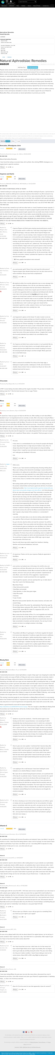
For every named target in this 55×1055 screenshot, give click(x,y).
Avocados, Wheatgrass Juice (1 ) (8, 45)
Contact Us (46, 6)
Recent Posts (36, 6)
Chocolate (3, 48)
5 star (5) (2, 828)
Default (8, 141)
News (29, 6)
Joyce (8, 464)
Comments (33, 67)
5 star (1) (2, 148)
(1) (2, 178)
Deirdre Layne (36, 64)
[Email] (6, 64)
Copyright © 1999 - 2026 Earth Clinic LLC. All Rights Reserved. (27, 1047)
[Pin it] (3, 64)
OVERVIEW (2, 36)
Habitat (23, 6)
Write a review (22, 149)
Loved (18, 141)
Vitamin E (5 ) (4, 40)
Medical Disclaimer (34, 1042)
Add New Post (10, 3)
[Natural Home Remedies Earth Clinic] (3, 2)
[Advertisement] (27, 113)
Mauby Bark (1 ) (4, 52)
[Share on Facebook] (1, 64)
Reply (3, 167)
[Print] (8, 64)
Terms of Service (41, 1042)
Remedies (4, 6)
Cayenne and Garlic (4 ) (6, 42)
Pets (18, 6)
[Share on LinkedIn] (5, 64)
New (13, 141)
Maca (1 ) (3, 50)
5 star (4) (2, 176)
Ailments (11, 6)
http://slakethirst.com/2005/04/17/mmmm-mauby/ (13, 706)
